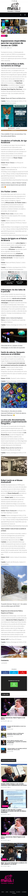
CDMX (3, 35)
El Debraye (5, 806)
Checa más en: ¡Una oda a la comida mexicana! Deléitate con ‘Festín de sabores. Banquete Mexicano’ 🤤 (13, 413)
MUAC (8, 557)
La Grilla (14, 893)
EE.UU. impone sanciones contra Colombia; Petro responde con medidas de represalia (17, 741)
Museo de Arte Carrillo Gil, (13, 448)
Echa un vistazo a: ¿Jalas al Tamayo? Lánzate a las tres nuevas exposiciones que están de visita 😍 (13, 185)
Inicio (3, 891)
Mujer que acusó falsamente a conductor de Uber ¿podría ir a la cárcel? (14, 863)
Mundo (4, 714)
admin (11, 47)
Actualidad (5, 833)
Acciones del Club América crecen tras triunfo (16, 726)
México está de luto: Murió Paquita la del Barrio (13, 718)
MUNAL (8, 378)
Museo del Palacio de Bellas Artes (15, 98)
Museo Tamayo (9, 162)
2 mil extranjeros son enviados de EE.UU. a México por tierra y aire (17, 749)
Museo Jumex (9, 213)
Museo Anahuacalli (11, 510)
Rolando (18, 891)
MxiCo (4, 780)
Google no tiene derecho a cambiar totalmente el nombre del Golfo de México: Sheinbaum (13, 811)
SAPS (7, 639)
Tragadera (12, 891)
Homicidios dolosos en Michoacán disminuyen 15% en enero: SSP (15, 734)
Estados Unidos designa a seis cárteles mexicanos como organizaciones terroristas (14, 784)
